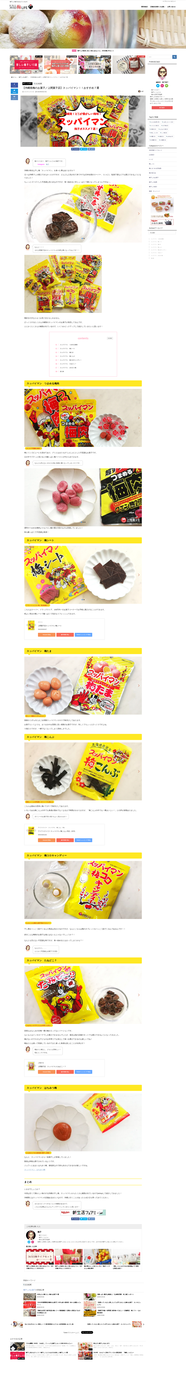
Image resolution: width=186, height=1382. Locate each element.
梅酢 (153, 136)
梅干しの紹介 (153, 186)
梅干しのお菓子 (27, 83)
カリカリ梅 (155, 125)
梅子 (142, 91)
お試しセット (168, 122)
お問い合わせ (171, 6)
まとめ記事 (38, 83)
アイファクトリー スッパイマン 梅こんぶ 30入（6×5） (57, 831)
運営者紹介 (144, 6)
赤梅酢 (153, 140)
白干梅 (165, 125)
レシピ (151, 159)
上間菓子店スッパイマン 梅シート (50, 625)
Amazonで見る (47, 634)
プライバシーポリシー (170, 1)
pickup (170, 136)
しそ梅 (164, 132)
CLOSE (110, 338)
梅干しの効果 (153, 182)
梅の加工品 (152, 173)
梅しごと (154, 132)
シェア (14, 86)
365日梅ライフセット (155, 150)
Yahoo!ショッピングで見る (83, 634)
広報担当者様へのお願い (157, 6)
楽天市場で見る (65, 634)
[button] (27, 213)
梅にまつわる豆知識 (155, 168)
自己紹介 (162, 107)
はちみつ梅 (164, 129)
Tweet (14, 92)
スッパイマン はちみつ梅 (34, 1170)
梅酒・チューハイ (154, 191)
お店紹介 (151, 154)
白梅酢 (163, 140)
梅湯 (161, 136)
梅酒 (153, 129)
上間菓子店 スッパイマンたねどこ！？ (52, 1066)
